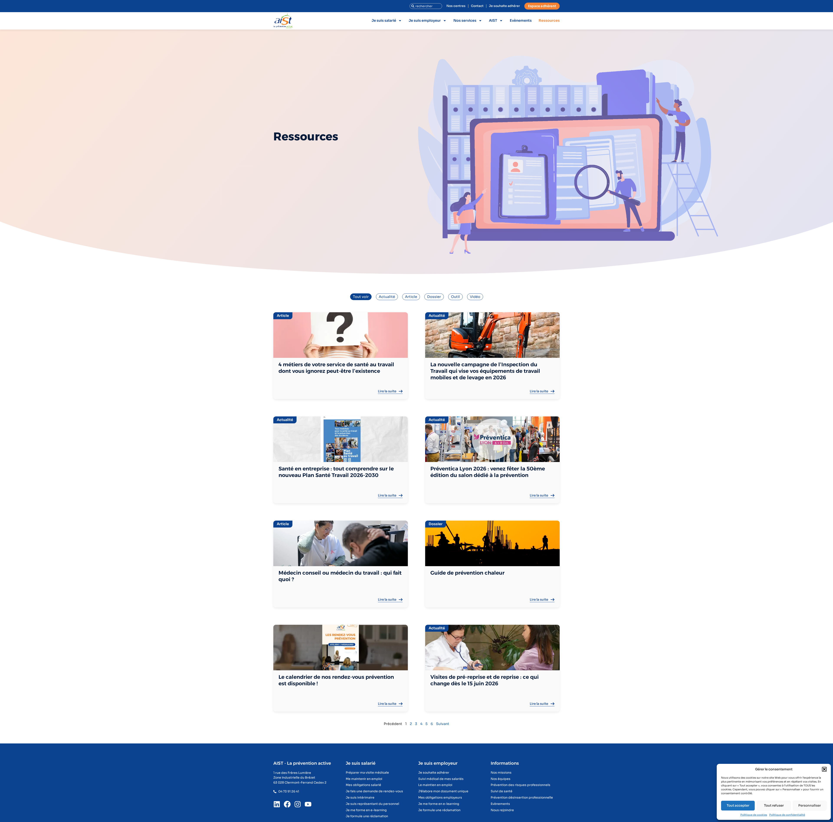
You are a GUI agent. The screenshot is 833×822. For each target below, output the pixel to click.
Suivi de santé (501, 791)
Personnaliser (809, 805)
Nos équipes (500, 779)
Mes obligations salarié (363, 785)
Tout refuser (774, 805)
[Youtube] (308, 804)
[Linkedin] (276, 804)
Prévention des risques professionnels (520, 785)
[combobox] (426, 6)
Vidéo (475, 296)
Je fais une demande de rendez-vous (374, 791)
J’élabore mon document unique (443, 791)
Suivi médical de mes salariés (441, 779)
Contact (477, 6)
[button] (824, 769)
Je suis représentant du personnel (372, 804)
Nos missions (501, 772)
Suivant (442, 724)
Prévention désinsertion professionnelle (522, 797)
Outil (455, 296)
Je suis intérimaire (360, 797)
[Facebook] (287, 804)
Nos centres (456, 6)
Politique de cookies (753, 814)
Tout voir (361, 296)
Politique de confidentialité (787, 814)
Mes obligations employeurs (440, 797)
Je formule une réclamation (367, 816)
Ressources (549, 20)
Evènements (521, 20)
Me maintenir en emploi (364, 779)
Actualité (387, 296)
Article (411, 296)
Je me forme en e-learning (366, 810)
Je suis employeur (425, 20)
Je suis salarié (384, 20)
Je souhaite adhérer (504, 6)
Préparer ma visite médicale (367, 772)
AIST (493, 20)
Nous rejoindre (502, 810)
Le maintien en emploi (435, 785)
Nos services (464, 20)
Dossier (434, 296)
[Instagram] (297, 804)
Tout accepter (738, 805)
